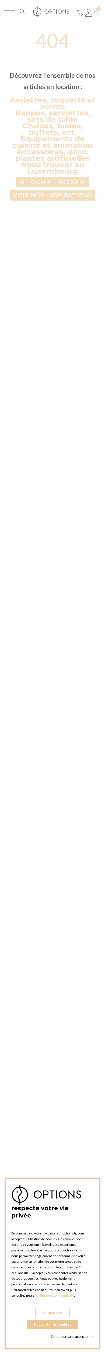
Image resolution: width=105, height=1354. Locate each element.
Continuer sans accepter (72, 1336)
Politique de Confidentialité (54, 1295)
